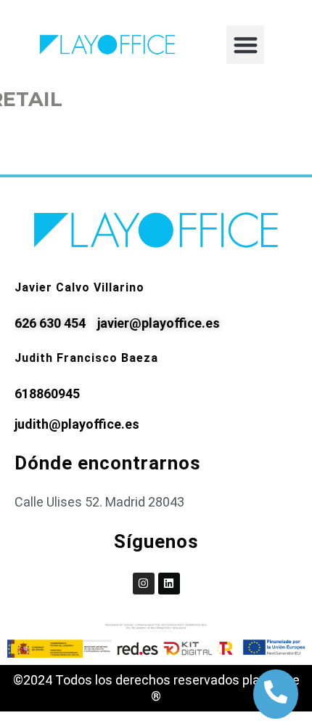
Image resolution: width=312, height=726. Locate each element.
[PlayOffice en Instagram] (144, 583)
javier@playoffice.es (158, 323)
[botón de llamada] (275, 691)
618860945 (47, 393)
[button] (245, 44)
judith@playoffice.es (77, 424)
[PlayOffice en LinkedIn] (169, 583)
